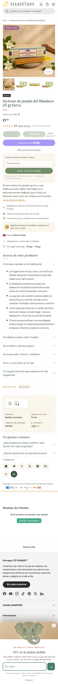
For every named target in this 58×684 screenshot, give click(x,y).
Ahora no (29, 679)
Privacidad (31, 675)
